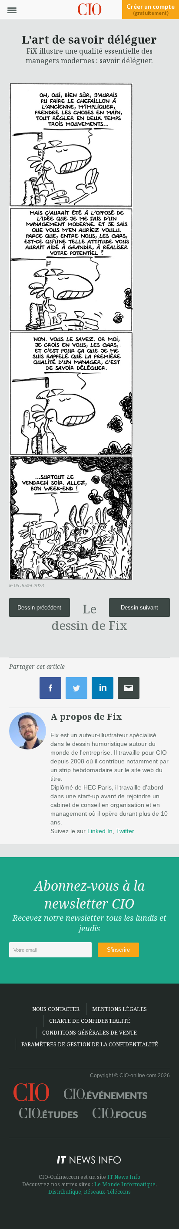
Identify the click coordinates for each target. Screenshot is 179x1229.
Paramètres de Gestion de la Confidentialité (89, 1044)
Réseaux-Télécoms (107, 1191)
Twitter (125, 830)
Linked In (100, 830)
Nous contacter (56, 1009)
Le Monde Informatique (125, 1184)
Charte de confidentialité (89, 1021)
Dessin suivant (139, 607)
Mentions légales (119, 1009)
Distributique (64, 1191)
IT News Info (123, 1177)
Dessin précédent (39, 607)
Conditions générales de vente (89, 1032)
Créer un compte (150, 9)
